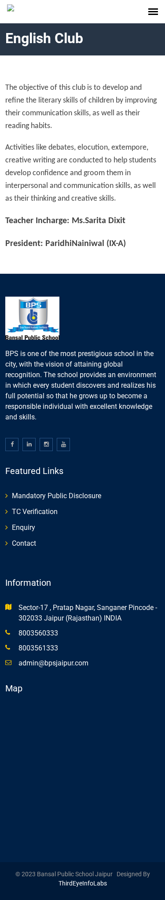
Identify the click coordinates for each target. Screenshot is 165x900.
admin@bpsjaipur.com (53, 663)
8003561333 (38, 648)
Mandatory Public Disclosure (56, 496)
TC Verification (35, 511)
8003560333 (38, 633)
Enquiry (23, 527)
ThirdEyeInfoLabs (83, 883)
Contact (24, 543)
